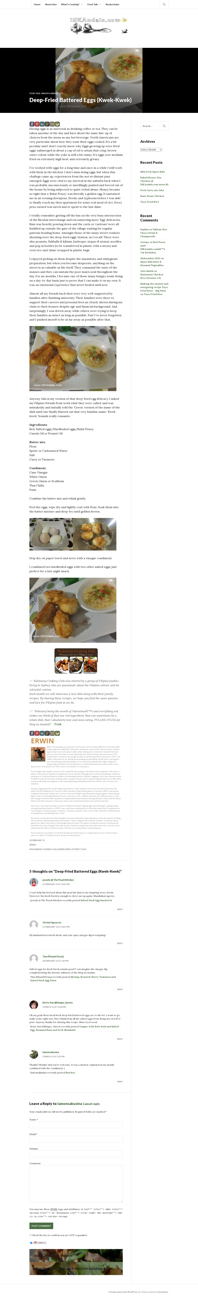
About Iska (51, 4)
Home (37, 4)
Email (33, 1134)
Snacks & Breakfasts (52, 93)
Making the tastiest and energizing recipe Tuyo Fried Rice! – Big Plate (154, 287)
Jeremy (144, 242)
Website (33, 1148)
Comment (35, 1163)
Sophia (144, 229)
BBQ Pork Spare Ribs (152, 171)
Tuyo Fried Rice (149, 201)
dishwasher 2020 (150, 258)
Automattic (163, 1292)
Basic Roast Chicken (152, 196)
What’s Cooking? (70, 4)
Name (33, 1119)
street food (79, 849)
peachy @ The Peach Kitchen (58, 879)
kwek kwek (65, 849)
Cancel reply (91, 1104)
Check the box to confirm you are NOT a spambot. (59, 1235)
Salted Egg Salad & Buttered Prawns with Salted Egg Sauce (72, 1268)
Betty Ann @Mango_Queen (57, 1002)
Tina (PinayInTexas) (53, 956)
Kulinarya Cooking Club (44, 849)
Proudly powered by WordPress (123, 1292)
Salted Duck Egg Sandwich (96, 900)
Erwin (42, 740)
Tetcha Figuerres (51, 922)
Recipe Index (112, 4)
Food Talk (92, 4)
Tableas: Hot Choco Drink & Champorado (153, 233)
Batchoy (70, 1072)
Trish (57, 724)
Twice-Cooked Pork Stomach (53, 1255)
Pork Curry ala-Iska (152, 190)
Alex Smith (146, 271)
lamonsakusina (50, 1052)
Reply (120, 909)
